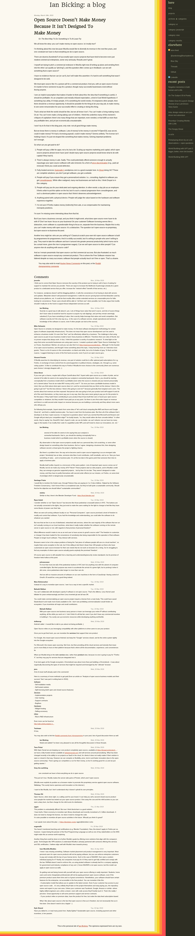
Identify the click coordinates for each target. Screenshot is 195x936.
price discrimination (100, 163)
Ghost (101, 170)
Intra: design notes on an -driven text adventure (180, 113)
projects (171, 13)
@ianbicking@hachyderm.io (182, 56)
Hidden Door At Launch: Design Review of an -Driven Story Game (181, 104)
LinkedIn (174, 77)
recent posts (176, 81)
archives (171, 19)
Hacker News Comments (70, 263)
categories (182, 19)
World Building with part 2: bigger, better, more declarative (180, 150)
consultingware (46, 180)
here (171, 2)
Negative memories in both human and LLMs (179, 88)
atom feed (175, 50)
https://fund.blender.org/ (85, 495)
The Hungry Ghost (175, 129)
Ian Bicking (83, 926)
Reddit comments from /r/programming (69, 735)
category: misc (174, 35)
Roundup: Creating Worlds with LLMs (179, 122)
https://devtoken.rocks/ (68, 822)
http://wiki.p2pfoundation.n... (44, 724)
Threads (174, 67)
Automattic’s (59, 170)
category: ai (173, 24)
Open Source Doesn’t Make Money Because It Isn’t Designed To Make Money (70, 26)
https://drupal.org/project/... (106, 750)
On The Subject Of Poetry (179, 95)
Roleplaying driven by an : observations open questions (180, 141)
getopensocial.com (71, 753)
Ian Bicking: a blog (78, 4)
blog (170, 8)
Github (173, 72)
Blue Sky (174, 61)
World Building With (178, 157)
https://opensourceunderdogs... (90, 345)
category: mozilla (175, 41)
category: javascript (176, 30)
